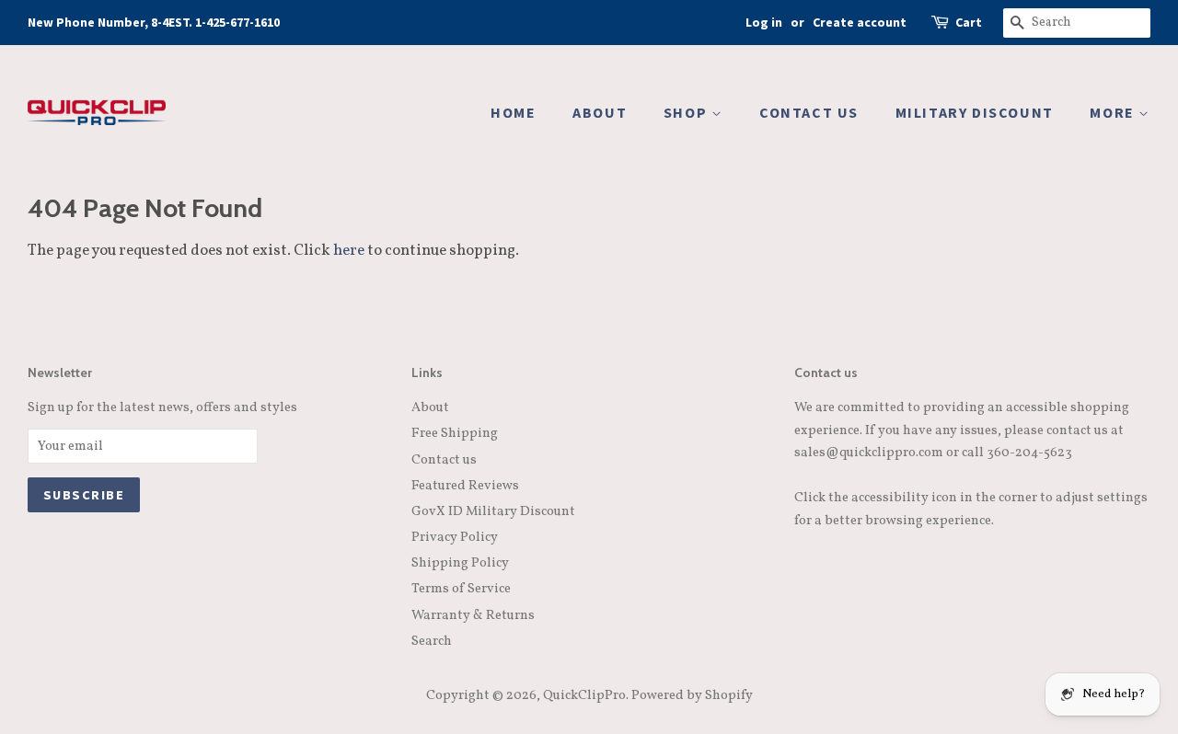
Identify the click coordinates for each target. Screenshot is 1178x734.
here (348, 250)
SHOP (687, 112)
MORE (1114, 112)
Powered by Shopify (692, 695)
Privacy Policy (454, 537)
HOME (513, 112)
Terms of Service (461, 588)
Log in (763, 22)
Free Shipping (454, 433)
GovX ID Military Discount (493, 511)
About (430, 407)
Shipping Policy (460, 563)
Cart (968, 22)
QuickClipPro (584, 695)
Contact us (444, 460)
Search (431, 641)
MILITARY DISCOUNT (974, 112)
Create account (860, 22)
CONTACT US (809, 112)
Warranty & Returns (473, 615)
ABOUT (599, 112)
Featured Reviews (465, 485)
